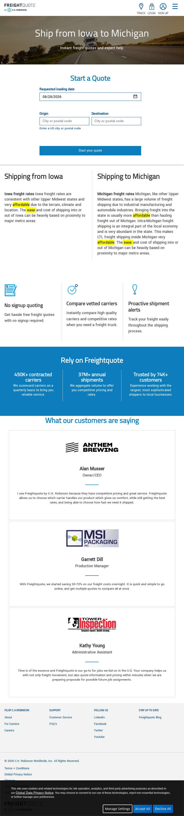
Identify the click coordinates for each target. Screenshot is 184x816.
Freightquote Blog (150, 717)
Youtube (99, 737)
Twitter (98, 730)
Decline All (163, 809)
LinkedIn (99, 717)
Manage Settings (117, 809)
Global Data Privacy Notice (35, 792)
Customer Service (60, 717)
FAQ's (53, 724)
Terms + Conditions (16, 768)
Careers (9, 730)
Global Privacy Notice (18, 774)
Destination (100, 114)
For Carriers (11, 724)
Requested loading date (56, 89)
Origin (43, 114)
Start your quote (90, 150)
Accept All (142, 809)
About (8, 717)
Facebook (100, 724)
